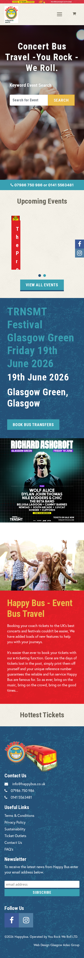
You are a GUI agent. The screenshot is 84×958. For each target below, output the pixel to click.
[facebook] (11, 919)
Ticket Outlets (15, 835)
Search (61, 100)
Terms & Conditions (19, 815)
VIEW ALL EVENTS (42, 284)
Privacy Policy (15, 822)
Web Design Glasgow (48, 945)
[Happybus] (11, 14)
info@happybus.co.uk (28, 783)
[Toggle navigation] (60, 14)
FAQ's (8, 849)
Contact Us (13, 842)
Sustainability (14, 829)
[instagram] (26, 919)
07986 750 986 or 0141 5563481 (43, 185)
